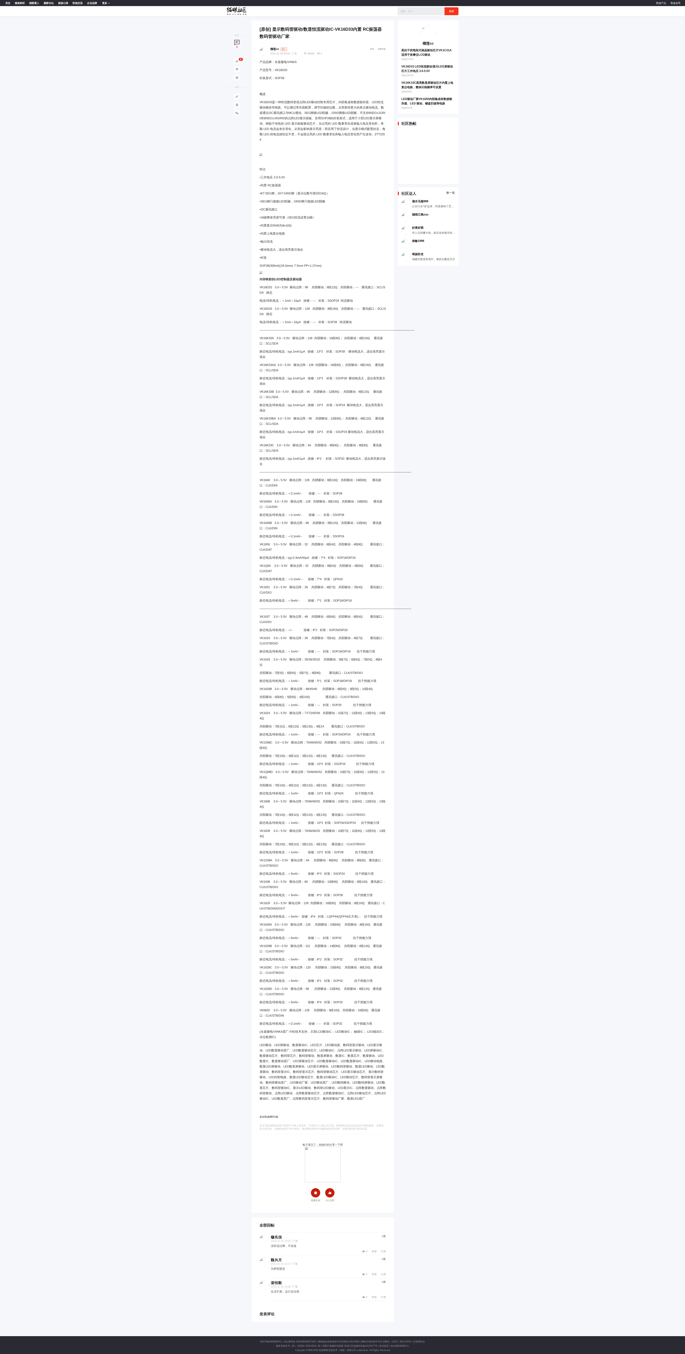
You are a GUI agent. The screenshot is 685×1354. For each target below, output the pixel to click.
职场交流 (78, 3)
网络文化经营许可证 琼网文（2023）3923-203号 (386, 1341)
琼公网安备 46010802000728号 (299, 1341)
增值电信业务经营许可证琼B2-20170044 (338, 1341)
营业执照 (384, 1346)
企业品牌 (92, 3)
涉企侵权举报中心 (399, 1346)
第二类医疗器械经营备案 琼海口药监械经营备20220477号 (347, 1346)
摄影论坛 (49, 3)
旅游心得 (63, 3)
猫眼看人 (34, 3)
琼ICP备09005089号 (270, 1341)
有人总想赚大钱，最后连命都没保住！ (435, 232)
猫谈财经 (20, 3)
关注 (7, 3)
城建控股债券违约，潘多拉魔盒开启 (433, 259)
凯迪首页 (676, 3)
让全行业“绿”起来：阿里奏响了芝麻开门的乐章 (439, 206)
